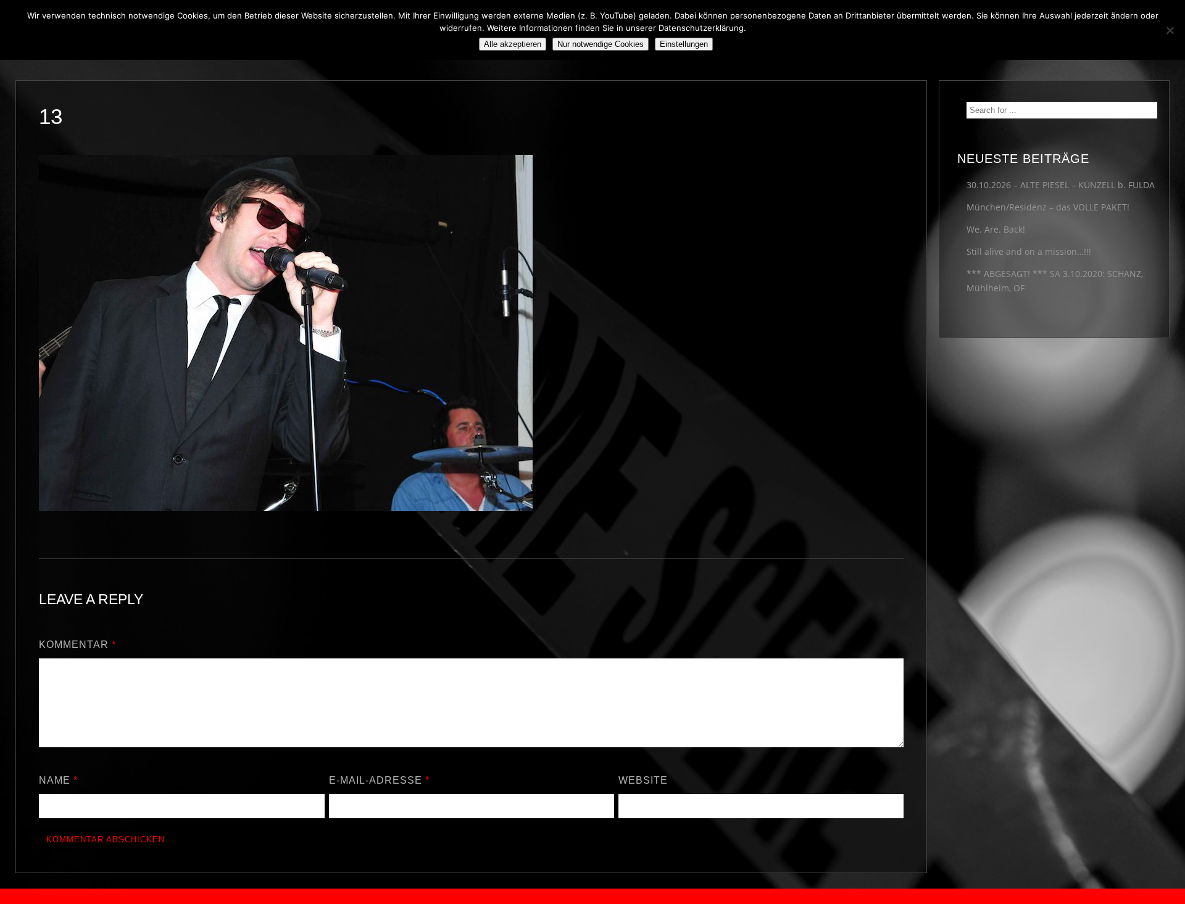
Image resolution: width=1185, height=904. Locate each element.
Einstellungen (684, 44)
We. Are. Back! (996, 229)
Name (58, 780)
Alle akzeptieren (512, 44)
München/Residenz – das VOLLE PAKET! (1048, 207)
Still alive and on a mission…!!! (1029, 251)
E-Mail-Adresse (379, 780)
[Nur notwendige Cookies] (1169, 30)
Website (643, 780)
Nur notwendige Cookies (600, 44)
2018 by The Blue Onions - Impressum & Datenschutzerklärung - (592, 896)
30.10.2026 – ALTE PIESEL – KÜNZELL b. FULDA (1061, 185)
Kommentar (77, 644)
